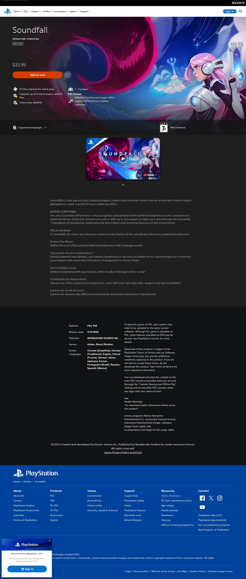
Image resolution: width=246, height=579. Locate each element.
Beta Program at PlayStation (213, 529)
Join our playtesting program (214, 524)
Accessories (60, 11)
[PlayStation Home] (7, 11)
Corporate (18, 515)
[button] (123, 158)
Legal (128, 571)
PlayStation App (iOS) (210, 515)
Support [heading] (129, 490)
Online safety (94, 505)
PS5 (25, 11)
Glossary (166, 520)
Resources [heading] (167, 490)
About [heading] (17, 490)
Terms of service (170, 495)
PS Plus (46, 11)
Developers (167, 515)
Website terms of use (163, 571)
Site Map (182, 571)
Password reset (132, 515)
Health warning (169, 510)
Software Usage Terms (220, 571)
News (73, 11)
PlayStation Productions (26, 510)
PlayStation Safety (134, 500)
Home (16, 481)
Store (16, 11)
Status (127, 505)
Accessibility (94, 500)
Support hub (131, 495)
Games (34, 11)
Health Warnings (133, 401)
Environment (94, 495)
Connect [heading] (203, 490)
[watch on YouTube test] (150, 174)
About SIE (18, 495)
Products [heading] (56, 490)
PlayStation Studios (23, 505)
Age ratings (167, 505)
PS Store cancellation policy (176, 500)
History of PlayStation (25, 520)
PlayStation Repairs (135, 510)
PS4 (52, 500)
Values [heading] (91, 490)
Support (84, 11)
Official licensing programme (177, 524)
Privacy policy (141, 571)
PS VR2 (54, 505)
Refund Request (133, 520)
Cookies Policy (197, 571)
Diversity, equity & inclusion (102, 510)
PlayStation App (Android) (212, 520)
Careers (17, 500)
